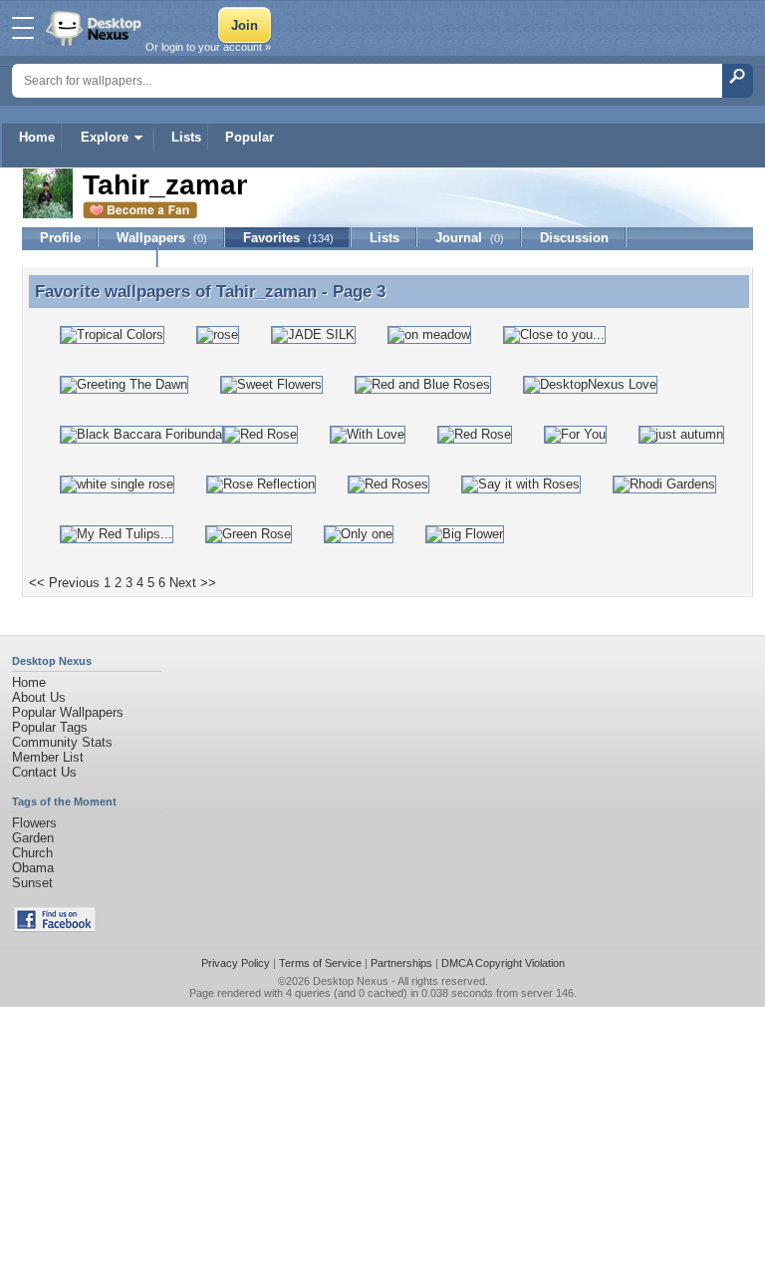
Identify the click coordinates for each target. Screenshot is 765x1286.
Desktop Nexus (350, 981)
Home (37, 137)
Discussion (574, 237)
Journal (469, 237)
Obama (33, 867)
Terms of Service (320, 963)
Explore (104, 137)
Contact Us (44, 772)
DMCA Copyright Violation (503, 963)
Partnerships (401, 963)
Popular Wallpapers (68, 712)
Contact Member (90, 257)
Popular (249, 137)
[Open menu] (23, 28)
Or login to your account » (208, 47)
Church (32, 852)
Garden (33, 837)
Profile (60, 237)
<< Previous (64, 582)
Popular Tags (50, 727)
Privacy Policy (235, 963)
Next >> (192, 582)
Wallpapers (162, 237)
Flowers (34, 822)
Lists (186, 137)
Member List (48, 757)
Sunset (32, 882)
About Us (39, 697)
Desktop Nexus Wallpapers (95, 28)
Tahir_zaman (266, 291)
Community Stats (62, 742)
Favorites (288, 237)
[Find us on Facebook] (55, 927)
